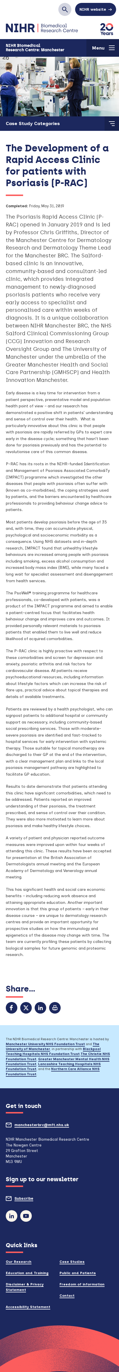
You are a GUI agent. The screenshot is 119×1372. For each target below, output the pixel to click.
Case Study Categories (33, 123)
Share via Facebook (11, 1008)
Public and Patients (78, 1273)
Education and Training (27, 1273)
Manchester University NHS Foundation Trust (45, 1044)
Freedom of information (82, 1284)
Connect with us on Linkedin (11, 1216)
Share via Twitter (26, 1008)
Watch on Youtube (26, 1216)
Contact (67, 1295)
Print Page (55, 1008)
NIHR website (92, 9)
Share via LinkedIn (40, 1008)
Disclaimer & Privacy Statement (25, 1287)
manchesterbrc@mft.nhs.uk (52, 1127)
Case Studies (72, 1261)
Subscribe (34, 1200)
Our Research (18, 1261)
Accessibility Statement (28, 1307)
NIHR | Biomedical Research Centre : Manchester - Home (42, 28)
